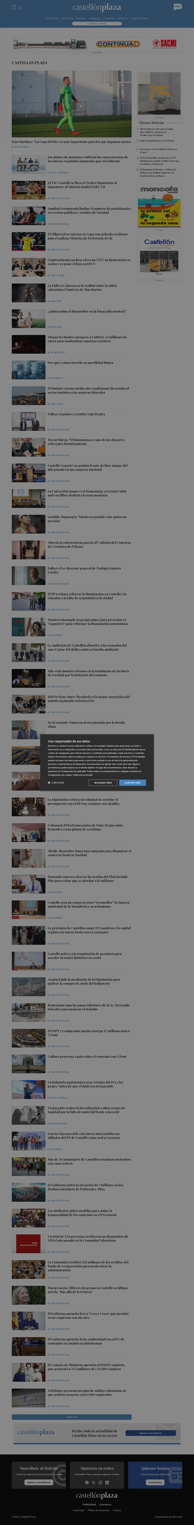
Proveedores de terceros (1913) (122, 757)
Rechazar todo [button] (103, 782)
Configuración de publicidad (73, 771)
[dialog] (97, 762)
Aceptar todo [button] (133, 782)
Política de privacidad (82, 775)
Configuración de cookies (60, 775)
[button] (56, 782)
